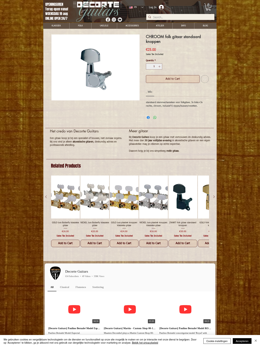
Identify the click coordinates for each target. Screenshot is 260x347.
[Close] (256, 341)
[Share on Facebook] (148, 117)
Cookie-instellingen (217, 341)
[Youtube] (120, 20)
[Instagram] (114, 20)
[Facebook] (108, 20)
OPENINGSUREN (54, 4)
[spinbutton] (154, 66)
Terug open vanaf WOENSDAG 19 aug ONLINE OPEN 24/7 (57, 14)
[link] (208, 7)
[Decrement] (148, 66)
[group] (130, 211)
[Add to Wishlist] (205, 79)
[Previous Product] (46, 197)
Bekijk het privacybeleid (145, 342)
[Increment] (160, 66)
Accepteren (242, 341)
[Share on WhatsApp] (155, 117)
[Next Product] (214, 197)
